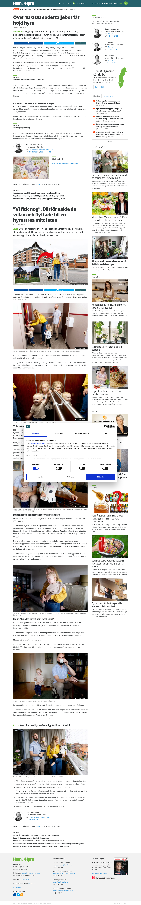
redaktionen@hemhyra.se (31, 873)
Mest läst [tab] (96, 96)
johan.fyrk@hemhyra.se (61, 882)
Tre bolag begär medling (21, 128)
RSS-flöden (17, 887)
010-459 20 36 (34, 152)
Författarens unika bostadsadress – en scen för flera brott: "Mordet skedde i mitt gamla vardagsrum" (48, 844)
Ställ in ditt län (100, 87)
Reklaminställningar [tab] (82, 433)
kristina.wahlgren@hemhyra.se (40, 817)
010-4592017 (112, 63)
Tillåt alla (100, 477)
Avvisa (41, 477)
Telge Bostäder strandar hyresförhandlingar (28, 79)
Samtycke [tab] (35, 433)
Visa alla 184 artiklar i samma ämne (65, 163)
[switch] (59, 468)
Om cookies (123, 903)
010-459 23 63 (34, 820)
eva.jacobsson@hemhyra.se (63, 865)
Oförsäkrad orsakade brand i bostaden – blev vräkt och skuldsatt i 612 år (38, 841)
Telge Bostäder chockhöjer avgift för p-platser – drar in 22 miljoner (36, 193)
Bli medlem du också (99, 873)
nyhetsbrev (32, 883)
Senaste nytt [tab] (108, 96)
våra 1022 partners (38, 443)
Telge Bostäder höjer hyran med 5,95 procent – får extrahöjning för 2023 (38, 196)
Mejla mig (110, 34)
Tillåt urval (70, 477)
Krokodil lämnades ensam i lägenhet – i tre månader (31, 838)
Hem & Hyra (26, 879)
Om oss (116, 903)
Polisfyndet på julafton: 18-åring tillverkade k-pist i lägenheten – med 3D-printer (41, 846)
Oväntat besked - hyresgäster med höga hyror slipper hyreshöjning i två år (39, 199)
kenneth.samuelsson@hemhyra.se (41, 149)
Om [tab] (105, 433)
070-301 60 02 (45, 152)
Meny (116, 3)
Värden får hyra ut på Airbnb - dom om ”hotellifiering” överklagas (36, 835)
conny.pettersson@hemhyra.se (64, 873)
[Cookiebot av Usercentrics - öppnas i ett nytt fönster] (106, 426)
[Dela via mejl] (80, 43)
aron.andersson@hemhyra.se (63, 891)
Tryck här (38, 184)
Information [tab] (59, 433)
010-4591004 (112, 49)
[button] (71, 3)
